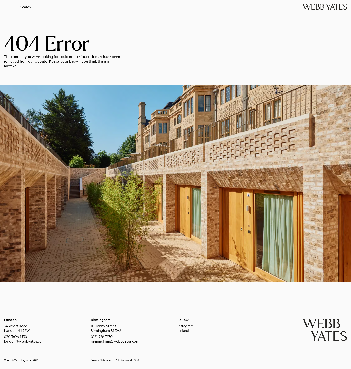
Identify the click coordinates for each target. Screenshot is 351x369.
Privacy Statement (101, 360)
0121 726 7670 (102, 336)
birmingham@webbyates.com (115, 341)
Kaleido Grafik (133, 360)
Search (25, 6)
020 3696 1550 (15, 336)
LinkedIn (184, 330)
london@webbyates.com (24, 341)
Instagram (186, 325)
